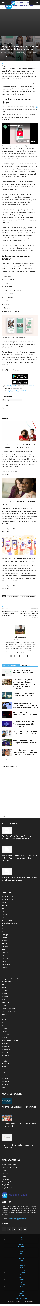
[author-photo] (20, 634)
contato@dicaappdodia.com (17, 1219)
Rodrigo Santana (16, 57)
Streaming (5, 1055)
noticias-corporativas (9, 1011)
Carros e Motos (7, 920)
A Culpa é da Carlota (8, 896)
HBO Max (5, 970)
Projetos (4, 1032)
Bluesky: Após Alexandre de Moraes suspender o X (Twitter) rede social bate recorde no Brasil (25, 705)
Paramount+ (6, 1017)
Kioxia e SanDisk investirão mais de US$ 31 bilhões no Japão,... (19, 878)
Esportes (5, 938)
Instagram (5, 976)
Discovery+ (5, 926)
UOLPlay (4, 1076)
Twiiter (4, 1070)
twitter (4, 1073)
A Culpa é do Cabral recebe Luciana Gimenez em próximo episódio (10, 613)
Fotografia (5, 952)
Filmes (4, 949)
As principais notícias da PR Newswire (19, 1107)
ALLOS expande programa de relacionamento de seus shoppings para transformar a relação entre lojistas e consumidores (24, 684)
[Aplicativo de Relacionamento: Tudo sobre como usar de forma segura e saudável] (20, 545)
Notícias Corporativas (9, 1008)
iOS (12, 43)
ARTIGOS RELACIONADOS (11, 665)
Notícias (4, 707)
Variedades (5, 1079)
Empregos (5, 935)
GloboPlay (5, 958)
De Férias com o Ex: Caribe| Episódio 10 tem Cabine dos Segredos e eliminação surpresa (29, 614)
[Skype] (20, 656)
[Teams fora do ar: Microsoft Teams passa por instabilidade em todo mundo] (7, 724)
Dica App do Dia (12, 386)
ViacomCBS (5, 1081)
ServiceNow (6, 1043)
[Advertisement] (20, 22)
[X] (24, 656)
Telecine (4, 1061)
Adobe (4, 902)
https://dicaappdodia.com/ (20, 640)
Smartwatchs (6, 1049)
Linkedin (4, 990)
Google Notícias (21, 391)
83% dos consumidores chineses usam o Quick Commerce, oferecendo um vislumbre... (19, 858)
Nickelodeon (6, 1002)
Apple (4, 908)
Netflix (4, 717)
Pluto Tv (4, 1023)
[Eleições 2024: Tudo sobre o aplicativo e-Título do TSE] (7, 695)
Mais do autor (25, 665)
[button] (3, 2)
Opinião (4, 1014)
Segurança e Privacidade (10, 1040)
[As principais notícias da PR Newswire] (20, 1101)
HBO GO (4, 967)
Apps (3, 43)
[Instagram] (11, 656)
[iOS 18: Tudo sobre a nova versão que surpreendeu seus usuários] (7, 733)
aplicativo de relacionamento (28, 596)
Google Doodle (6, 964)
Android (7, 43)
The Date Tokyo (7, 1064)
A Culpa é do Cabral (8, 899)
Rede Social (5, 1034)
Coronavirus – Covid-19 (9, 923)
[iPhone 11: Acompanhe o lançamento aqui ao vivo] (20, 1137)
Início (2, 7)
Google (4, 961)
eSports (4, 941)
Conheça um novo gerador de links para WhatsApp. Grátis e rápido (24, 672)
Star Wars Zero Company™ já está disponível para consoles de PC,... (17, 837)
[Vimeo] (14, 1229)
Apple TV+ (5, 914)
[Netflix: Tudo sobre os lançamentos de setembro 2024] (7, 714)
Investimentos (6, 982)
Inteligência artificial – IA (10, 979)
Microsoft (5, 993)
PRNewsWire (6, 1029)
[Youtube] (25, 1229)
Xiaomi (4, 1087)
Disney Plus (5, 929)
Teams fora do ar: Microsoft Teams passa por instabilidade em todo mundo (24, 724)
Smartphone (6, 1046)
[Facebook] (4, 1229)
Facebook (5, 946)
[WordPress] (28, 656)
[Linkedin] (16, 656)
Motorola (5, 996)
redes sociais (30, 386)
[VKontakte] (20, 1229)
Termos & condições (21, 1298)
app (36, 107)
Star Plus (5, 1052)
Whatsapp (5, 1084)
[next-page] (6, 759)
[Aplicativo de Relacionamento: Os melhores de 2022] (20, 488)
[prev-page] (3, 759)
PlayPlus (4, 1020)
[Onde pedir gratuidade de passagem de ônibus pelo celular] (7, 742)
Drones (4, 932)
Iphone (4, 988)
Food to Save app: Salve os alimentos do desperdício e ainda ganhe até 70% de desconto (25, 752)
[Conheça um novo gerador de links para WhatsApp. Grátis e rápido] (7, 672)
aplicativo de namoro (13, 596)
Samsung (5, 1037)
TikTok (4, 1067)
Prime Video (6, 1026)
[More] (20, 64)
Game (4, 955)
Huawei (4, 973)
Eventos (4, 943)
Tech (3, 1058)
